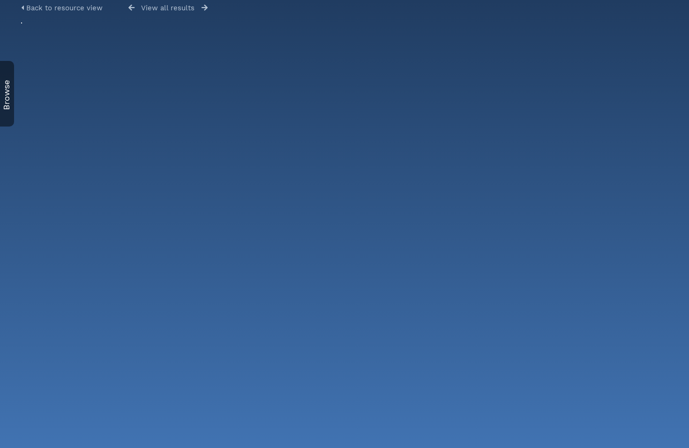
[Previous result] (131, 7)
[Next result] (205, 7)
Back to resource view (63, 8)
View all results (168, 8)
